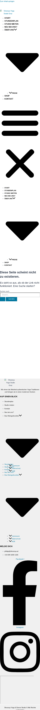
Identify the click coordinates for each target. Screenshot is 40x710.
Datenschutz (16, 468)
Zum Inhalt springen (7, 1)
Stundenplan (11, 21)
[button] (15, 30)
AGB (13, 541)
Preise (14, 93)
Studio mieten (11, 24)
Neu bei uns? (10, 27)
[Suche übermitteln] (2, 299)
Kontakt (8, 99)
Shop (7, 96)
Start (7, 18)
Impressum (16, 466)
